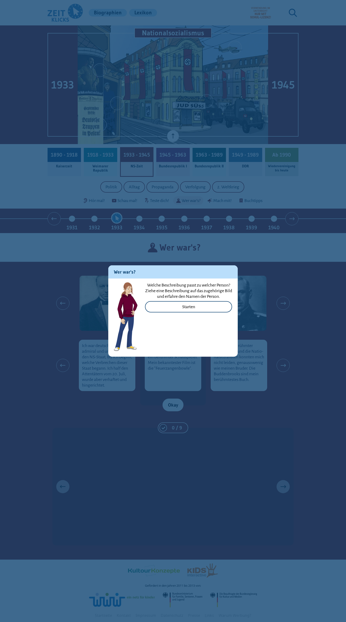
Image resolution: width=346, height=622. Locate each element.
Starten (188, 306)
